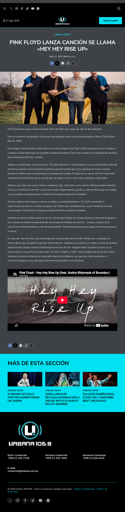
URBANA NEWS (62, 34)
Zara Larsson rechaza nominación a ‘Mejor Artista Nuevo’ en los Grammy (62, 399)
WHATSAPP (110, 20)
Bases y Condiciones (85, 489)
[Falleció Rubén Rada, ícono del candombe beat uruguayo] (100, 379)
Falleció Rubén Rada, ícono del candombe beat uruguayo (98, 397)
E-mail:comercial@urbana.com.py (23, 470)
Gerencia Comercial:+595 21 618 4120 (94, 457)
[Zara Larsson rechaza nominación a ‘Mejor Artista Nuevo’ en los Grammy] (62, 379)
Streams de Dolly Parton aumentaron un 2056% (23, 397)
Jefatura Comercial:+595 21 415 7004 (56, 457)
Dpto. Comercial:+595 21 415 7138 (18, 457)
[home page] (62, 20)
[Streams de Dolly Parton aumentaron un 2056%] (25, 379)
